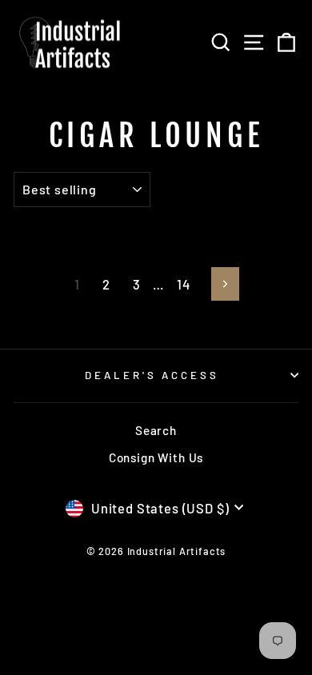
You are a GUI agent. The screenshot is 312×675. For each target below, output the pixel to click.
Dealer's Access (152, 375)
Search (156, 430)
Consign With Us (156, 457)
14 (183, 284)
